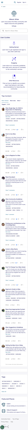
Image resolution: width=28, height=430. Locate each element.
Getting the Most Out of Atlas (14, 345)
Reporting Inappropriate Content (15, 309)
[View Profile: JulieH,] (3, 200)
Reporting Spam (10, 177)
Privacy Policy (4, 421)
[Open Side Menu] (2, 2)
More (18, 100)
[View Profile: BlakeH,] (3, 250)
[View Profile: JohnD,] (3, 135)
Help (12, 421)
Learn (4, 6)
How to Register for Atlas (13, 155)
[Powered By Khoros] (14, 426)
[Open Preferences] (2, 427)
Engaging (14, 63)
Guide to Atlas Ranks (12, 249)
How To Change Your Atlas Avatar (16, 267)
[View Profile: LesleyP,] (3, 178)
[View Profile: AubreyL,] (3, 224)
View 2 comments (10, 125)
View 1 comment (10, 214)
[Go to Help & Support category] (4, 411)
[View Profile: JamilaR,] (3, 109)
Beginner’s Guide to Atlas (13, 289)
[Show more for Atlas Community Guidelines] (22, 210)
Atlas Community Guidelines (14, 199)
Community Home (5, 419)
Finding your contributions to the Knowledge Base (15, 224)
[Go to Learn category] (4, 405)
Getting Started (14, 47)
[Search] (15, 2)
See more (8, 116)
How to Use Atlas (11, 134)
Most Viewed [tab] (5, 100)
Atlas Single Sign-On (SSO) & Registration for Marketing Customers (14, 109)
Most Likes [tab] (13, 100)
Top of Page (16, 419)
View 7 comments (10, 190)
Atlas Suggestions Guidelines (14, 327)
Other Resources (14, 80)
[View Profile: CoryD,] (3, 268)
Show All (4, 391)
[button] (22, 129)
